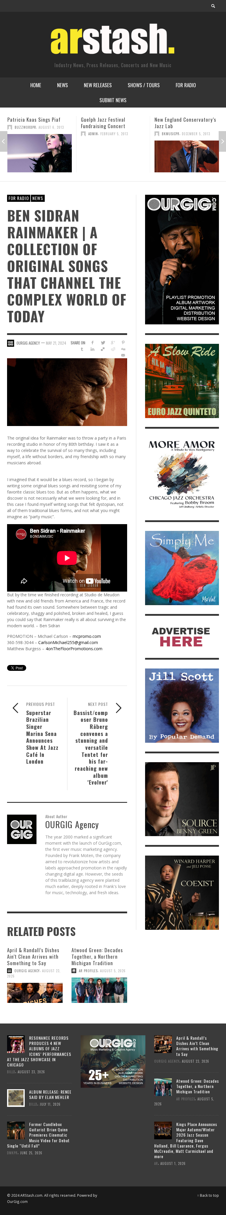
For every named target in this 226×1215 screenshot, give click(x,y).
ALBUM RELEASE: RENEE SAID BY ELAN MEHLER (50, 1094)
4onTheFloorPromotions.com (74, 648)
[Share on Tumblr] (82, 349)
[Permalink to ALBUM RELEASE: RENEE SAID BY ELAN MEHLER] (16, 1097)
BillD (11, 1071)
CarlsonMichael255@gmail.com (68, 642)
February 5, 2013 (40, 133)
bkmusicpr (97, 133)
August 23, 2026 (31, 1071)
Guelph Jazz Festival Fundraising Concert (29, 123)
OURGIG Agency (28, 343)
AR (156, 1163)
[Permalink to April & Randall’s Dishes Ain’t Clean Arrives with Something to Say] (35, 993)
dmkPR (12, 1152)
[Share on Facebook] (92, 342)
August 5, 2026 (113, 970)
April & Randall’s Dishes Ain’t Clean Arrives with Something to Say (33, 956)
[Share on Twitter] (103, 342)
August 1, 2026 (173, 1163)
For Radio (19, 198)
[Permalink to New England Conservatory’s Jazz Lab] (113, 156)
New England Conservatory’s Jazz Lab (112, 123)
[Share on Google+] (113, 342)
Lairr (166, 133)
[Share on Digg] (123, 349)
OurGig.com (17, 1201)
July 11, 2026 (50, 1104)
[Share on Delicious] (103, 349)
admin (19, 133)
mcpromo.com (87, 636)
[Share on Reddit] (113, 349)
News (37, 198)
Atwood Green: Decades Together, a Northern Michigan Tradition (97, 956)
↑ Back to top (208, 1195)
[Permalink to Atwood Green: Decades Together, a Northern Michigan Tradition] (99, 990)
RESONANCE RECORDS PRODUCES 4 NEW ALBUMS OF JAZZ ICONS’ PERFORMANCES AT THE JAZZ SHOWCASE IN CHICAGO (39, 1051)
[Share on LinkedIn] (92, 349)
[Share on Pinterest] (123, 342)
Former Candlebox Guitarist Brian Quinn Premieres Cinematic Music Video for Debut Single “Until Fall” (38, 1135)
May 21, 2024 (56, 343)
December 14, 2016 (188, 133)
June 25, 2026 (31, 1152)
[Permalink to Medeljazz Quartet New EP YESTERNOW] (186, 156)
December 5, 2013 (122, 133)
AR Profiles (88, 970)
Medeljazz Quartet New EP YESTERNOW (183, 123)
